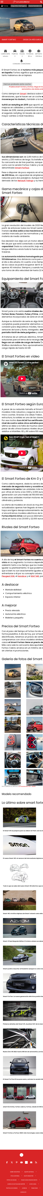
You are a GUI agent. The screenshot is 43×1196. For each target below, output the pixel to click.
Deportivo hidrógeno (18, 6)
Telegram (26, 1162)
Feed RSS (36, 1162)
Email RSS (31, 1162)
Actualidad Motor (24, 786)
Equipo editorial (29, 1172)
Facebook (7, 1162)
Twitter (11, 1162)
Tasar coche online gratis (29, 1180)
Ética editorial (15, 1176)
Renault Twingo (26, 180)
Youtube (21, 1162)
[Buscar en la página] (41, 2)
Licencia (24, 1188)
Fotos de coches (12, 1180)
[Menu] (2, 2)
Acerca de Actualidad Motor (16, 1184)
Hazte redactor (28, 1176)
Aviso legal (32, 1184)
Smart (23, 93)
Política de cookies (12, 1188)
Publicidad (34, 1188)
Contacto (23, 1192)
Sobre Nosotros (15, 1172)
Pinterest (16, 1162)
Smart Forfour (22, 167)
